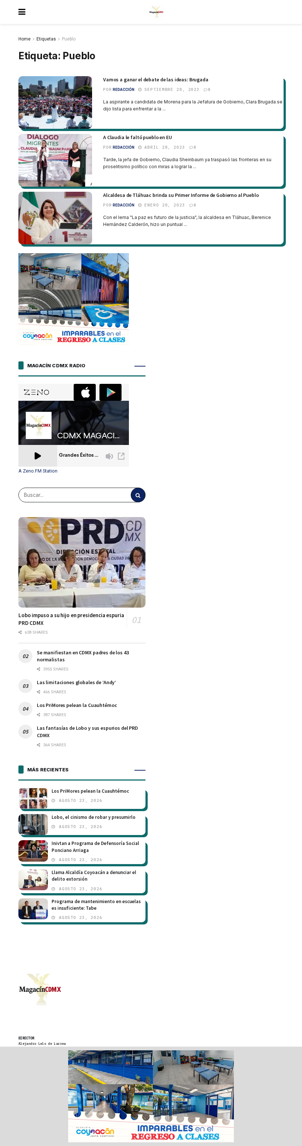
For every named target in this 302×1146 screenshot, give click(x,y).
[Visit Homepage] (156, 12)
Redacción (123, 90)
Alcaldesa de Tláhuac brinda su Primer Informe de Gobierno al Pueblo (181, 195)
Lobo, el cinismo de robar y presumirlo (94, 817)
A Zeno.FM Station (37, 471)
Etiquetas (46, 39)
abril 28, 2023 (163, 147)
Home (24, 39)
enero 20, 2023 (163, 205)
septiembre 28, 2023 (171, 89)
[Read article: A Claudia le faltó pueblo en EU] (55, 160)
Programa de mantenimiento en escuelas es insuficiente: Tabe (96, 904)
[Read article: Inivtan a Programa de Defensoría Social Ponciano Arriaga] (33, 850)
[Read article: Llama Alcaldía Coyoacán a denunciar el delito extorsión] (33, 879)
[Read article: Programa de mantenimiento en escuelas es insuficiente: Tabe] (33, 908)
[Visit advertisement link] (151, 1096)
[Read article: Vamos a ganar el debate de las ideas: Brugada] (55, 102)
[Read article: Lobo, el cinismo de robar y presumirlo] (33, 824)
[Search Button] (138, 495)
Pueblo (69, 39)
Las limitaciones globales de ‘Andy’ (76, 682)
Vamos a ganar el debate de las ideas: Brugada (155, 79)
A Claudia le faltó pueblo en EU (137, 137)
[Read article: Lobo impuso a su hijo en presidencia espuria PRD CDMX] (81, 562)
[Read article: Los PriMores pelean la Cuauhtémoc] (33, 798)
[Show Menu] (21, 12)
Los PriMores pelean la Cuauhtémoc (77, 705)
